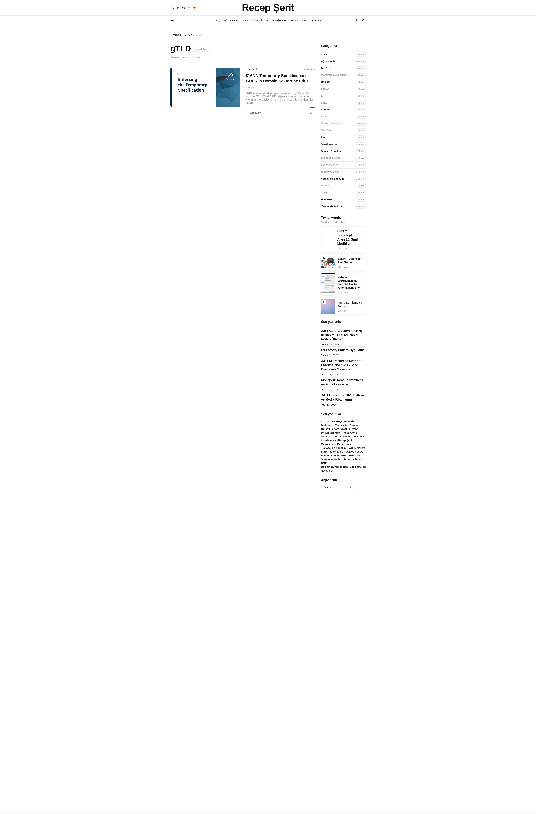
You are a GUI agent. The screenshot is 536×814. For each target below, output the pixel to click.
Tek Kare (342, 130)
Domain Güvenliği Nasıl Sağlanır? (341, 467)
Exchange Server (342, 158)
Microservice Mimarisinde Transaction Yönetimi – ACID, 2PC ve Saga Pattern (343, 448)
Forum (342, 109)
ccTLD (342, 88)
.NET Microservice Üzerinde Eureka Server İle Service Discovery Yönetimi (341, 365)
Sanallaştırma (342, 144)
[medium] (183, 7)
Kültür (342, 116)
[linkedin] (178, 7)
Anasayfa (177, 35)
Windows (342, 199)
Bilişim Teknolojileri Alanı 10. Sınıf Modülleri (347, 237)
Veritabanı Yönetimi (342, 178)
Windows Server (342, 171)
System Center (342, 164)
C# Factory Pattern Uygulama (342, 350)
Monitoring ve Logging (342, 75)
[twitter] (172, 7)
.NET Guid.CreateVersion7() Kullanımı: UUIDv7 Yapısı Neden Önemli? (341, 335)
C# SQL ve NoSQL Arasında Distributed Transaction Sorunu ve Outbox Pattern (341, 425)
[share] (176, 74)
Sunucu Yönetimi (342, 151)
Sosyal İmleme (342, 123)
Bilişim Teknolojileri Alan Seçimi (350, 260)
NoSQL (342, 185)
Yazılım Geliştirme (342, 206)
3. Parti (342, 54)
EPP (342, 95)
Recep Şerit (268, 7)
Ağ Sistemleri (342, 61)
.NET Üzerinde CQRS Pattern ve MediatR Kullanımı (342, 397)
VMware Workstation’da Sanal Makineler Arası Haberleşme (349, 282)
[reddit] (194, 7)
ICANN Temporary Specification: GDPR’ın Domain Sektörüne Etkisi (277, 78)
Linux (342, 137)
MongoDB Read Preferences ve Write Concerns (342, 382)
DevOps (342, 68)
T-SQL (342, 192)
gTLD (312, 113)
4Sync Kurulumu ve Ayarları (350, 304)
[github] (189, 7)
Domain (188, 35)
